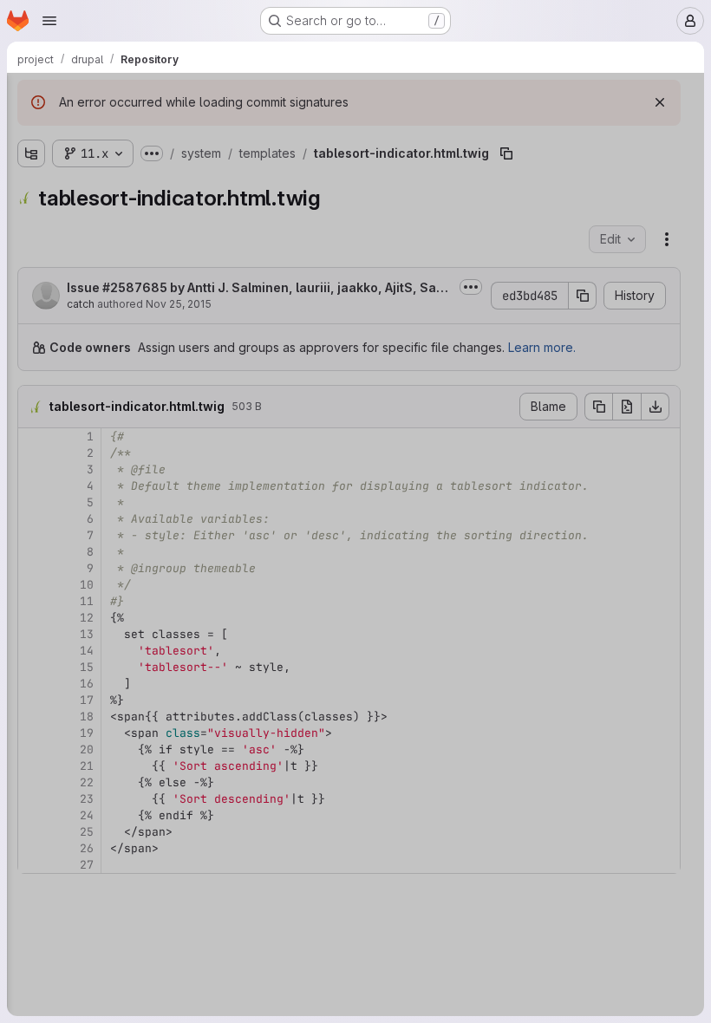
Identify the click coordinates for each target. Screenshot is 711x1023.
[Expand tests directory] (72, 665)
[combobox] (142, 131)
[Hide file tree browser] (31, 97)
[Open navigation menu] (49, 21)
